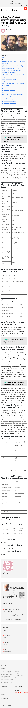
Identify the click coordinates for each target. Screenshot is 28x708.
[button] (25, 8)
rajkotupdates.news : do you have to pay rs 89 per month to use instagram (14, 614)
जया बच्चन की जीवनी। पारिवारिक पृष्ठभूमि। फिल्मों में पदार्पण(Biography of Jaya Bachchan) (10, 596)
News (5, 644)
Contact (17, 671)
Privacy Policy (18, 677)
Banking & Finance (5, 698)
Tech (5, 647)
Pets (24, 1)
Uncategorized (7, 651)
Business (6, 633)
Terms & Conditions (19, 675)
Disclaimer (17, 673)
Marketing (6, 642)
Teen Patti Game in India (9, 607)
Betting (6, 630)
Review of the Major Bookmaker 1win (12, 611)
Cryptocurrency (18, 1)
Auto (9, 1)
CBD (12, 1)
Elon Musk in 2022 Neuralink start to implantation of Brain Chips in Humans (13, 618)
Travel (5, 649)
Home (16, 669)
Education (11, 3)
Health (5, 637)
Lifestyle (6, 640)
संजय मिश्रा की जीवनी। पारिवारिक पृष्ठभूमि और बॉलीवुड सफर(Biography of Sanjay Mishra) (17, 589)
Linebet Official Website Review (11, 609)
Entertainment (18, 3)
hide (3, 57)
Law (7, 3)
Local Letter (9, 10)
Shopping (4, 1)
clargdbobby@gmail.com (21, 692)
